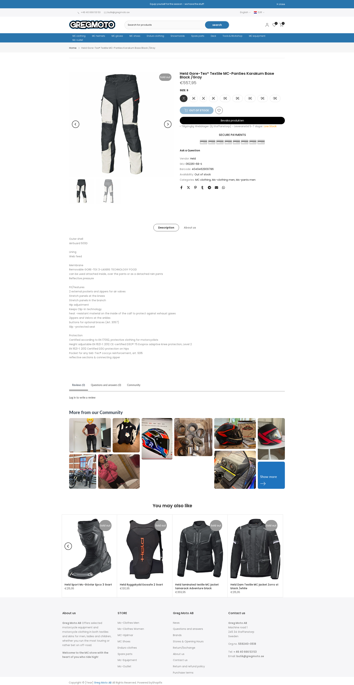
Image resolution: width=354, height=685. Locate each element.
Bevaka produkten (232, 120)
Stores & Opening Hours (188, 641)
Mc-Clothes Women (131, 629)
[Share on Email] (216, 187)
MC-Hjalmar (125, 635)
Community (133, 385)
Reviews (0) (78, 385)
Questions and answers (188, 629)
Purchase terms (183, 672)
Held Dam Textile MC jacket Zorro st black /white (254, 586)
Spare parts (197, 35)
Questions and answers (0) (106, 385)
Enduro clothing (155, 35)
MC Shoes (124, 641)
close (74, 4)
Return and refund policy (189, 666)
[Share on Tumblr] (202, 187)
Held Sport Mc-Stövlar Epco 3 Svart (88, 584)
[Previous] (75, 124)
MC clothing (79, 35)
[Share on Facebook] (181, 187)
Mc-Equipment (127, 660)
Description (166, 227)
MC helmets (98, 35)
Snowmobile (178, 35)
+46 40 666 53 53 (90, 12)
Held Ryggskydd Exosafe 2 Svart (141, 584)
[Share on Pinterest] (195, 187)
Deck (213, 35)
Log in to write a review (82, 397)
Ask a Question (190, 150)
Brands (177, 635)
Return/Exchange (184, 648)
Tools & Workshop (232, 35)
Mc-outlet (77, 40)
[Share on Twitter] (188, 187)
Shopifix (157, 682)
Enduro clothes (127, 648)
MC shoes (134, 35)
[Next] (167, 124)
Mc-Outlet (124, 666)
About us (190, 227)
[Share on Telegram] (209, 187)
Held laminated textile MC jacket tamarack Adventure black (197, 586)
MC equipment (257, 35)
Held (193, 158)
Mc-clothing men (223, 180)
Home (73, 48)
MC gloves (117, 35)
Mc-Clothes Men (128, 623)
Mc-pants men (246, 180)
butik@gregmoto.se (118, 12)
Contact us (180, 660)
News (176, 623)
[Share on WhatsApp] (223, 187)
